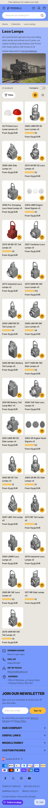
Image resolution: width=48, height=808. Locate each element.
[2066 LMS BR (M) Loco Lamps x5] (35, 309)
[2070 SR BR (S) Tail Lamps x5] (12, 230)
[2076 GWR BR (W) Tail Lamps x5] (12, 618)
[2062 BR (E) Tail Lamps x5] (12, 463)
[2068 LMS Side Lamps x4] (12, 151)
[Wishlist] (33, 8)
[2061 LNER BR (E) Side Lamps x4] (12, 424)
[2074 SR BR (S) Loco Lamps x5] (35, 151)
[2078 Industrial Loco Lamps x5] (35, 542)
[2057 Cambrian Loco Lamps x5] (35, 230)
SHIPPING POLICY (10, 791)
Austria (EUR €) (13, 759)
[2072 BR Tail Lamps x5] (35, 503)
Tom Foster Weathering (29, 51)
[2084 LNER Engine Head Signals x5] (35, 191)
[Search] (42, 15)
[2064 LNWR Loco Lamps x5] (12, 542)
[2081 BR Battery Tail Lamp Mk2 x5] (12, 388)
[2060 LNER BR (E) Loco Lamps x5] (35, 112)
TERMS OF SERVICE (11, 786)
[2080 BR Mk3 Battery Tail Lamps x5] (12, 349)
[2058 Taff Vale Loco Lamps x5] (35, 388)
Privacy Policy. (20, 721)
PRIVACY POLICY (30, 791)
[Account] (39, 8)
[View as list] (42, 95)
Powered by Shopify (26, 796)
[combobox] (24, 15)
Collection (16, 24)
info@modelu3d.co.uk (17, 671)
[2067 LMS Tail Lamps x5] (12, 503)
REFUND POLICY (32, 786)
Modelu (12, 796)
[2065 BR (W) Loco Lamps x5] (12, 578)
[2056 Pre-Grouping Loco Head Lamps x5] (12, 191)
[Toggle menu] (3, 8)
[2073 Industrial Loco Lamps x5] (12, 270)
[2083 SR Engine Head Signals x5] (35, 424)
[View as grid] (35, 95)
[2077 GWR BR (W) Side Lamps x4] (35, 349)
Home (5, 24)
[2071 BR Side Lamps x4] (35, 578)
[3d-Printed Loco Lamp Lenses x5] (12, 112)
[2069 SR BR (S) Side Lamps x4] (35, 463)
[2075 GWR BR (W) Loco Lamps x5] (35, 270)
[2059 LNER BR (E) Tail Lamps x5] (12, 309)
